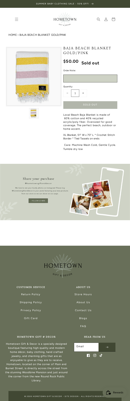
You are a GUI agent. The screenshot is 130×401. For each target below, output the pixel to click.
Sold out (90, 104)
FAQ (83, 326)
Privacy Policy (31, 310)
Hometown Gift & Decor (47, 396)
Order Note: (69, 70)
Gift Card (31, 318)
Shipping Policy (31, 302)
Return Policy (30, 294)
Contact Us (83, 310)
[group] (65, 192)
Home (12, 34)
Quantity (67, 86)
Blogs (83, 318)
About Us (83, 302)
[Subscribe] (107, 347)
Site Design (72, 396)
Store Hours (83, 294)
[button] (16, 19)
